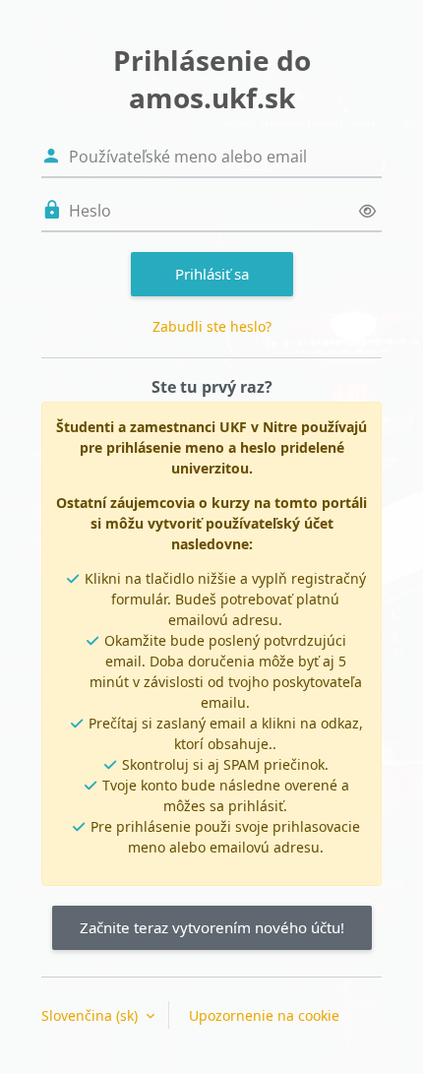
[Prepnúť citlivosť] (367, 211)
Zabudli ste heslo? (212, 326)
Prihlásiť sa (212, 274)
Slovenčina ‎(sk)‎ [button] (91, 1015)
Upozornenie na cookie (264, 1015)
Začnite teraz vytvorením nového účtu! (212, 927)
